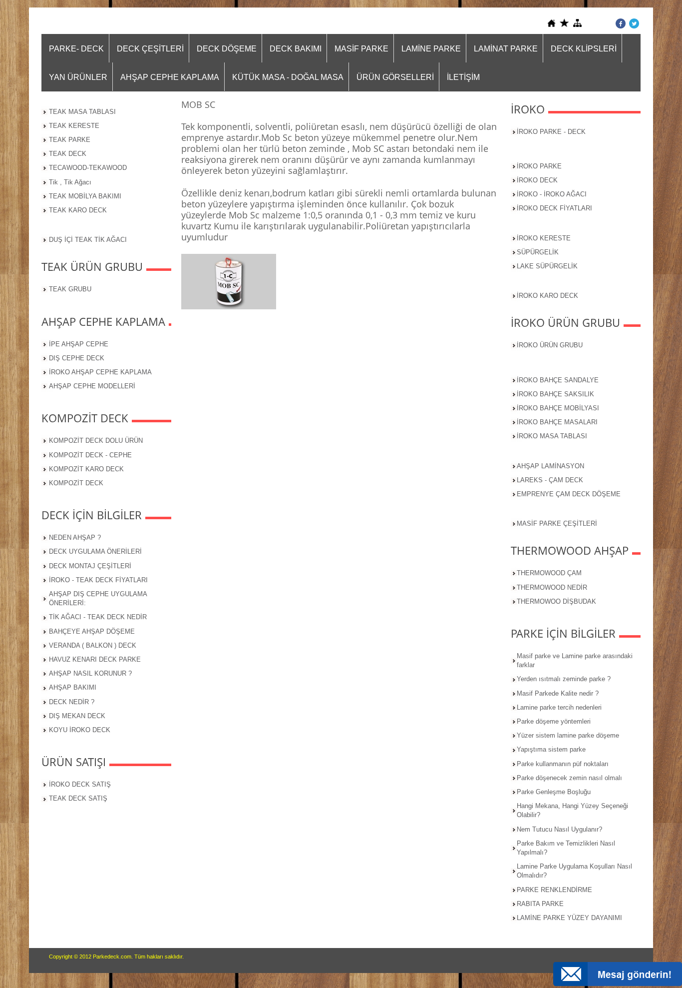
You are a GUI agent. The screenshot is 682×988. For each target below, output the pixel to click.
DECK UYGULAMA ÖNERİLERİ (95, 551)
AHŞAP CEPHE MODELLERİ (92, 386)
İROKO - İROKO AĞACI (552, 194)
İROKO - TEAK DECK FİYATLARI (98, 580)
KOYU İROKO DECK (79, 730)
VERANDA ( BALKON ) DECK (92, 645)
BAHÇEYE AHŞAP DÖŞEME (92, 631)
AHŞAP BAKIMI (72, 687)
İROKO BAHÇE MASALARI (557, 422)
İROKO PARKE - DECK (551, 131)
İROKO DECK (537, 180)
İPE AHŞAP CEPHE (78, 344)
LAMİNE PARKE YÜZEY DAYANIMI (569, 918)
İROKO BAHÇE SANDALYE (558, 380)
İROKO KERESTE (544, 238)
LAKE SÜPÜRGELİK (547, 266)
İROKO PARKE (539, 166)
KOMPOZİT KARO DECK (86, 469)
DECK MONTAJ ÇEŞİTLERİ (90, 566)
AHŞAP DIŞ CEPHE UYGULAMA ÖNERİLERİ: (98, 598)
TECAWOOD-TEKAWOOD (88, 167)
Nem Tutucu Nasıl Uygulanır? (559, 829)
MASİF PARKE (361, 48)
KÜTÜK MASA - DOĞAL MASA (287, 77)
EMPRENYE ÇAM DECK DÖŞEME (569, 494)
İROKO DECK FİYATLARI (554, 208)
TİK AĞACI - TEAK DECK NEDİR (98, 617)
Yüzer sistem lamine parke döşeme (568, 735)
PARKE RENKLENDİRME (554, 890)
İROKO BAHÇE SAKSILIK (555, 394)
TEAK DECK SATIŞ (78, 798)
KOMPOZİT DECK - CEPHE (90, 455)
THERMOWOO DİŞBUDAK (556, 601)
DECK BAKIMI (296, 48)
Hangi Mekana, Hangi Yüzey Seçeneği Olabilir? (572, 810)
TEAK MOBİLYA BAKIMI (85, 196)
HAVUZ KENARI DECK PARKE (95, 659)
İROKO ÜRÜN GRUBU (550, 345)
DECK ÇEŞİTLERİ (150, 48)
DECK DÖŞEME (227, 48)
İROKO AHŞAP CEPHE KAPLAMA (100, 372)
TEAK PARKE (69, 139)
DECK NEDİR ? (71, 702)
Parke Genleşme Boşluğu (554, 792)
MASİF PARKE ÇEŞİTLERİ (557, 523)
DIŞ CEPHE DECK (76, 358)
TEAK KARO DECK (78, 210)
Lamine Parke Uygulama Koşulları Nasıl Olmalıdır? (574, 871)
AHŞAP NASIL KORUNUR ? (90, 673)
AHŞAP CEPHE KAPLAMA (169, 77)
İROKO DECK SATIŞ (80, 784)
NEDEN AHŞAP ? (75, 537)
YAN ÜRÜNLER (78, 77)
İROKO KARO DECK (547, 295)
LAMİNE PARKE (431, 48)
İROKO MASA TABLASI (552, 436)
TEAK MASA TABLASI (82, 111)
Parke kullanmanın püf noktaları (563, 764)
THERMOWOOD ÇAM (549, 573)
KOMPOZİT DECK (76, 483)
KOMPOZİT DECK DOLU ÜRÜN (96, 440)
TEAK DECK (67, 153)
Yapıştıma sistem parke (551, 749)
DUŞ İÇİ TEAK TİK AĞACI (88, 239)
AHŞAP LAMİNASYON (550, 466)
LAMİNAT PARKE (506, 48)
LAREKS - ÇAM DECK (550, 480)
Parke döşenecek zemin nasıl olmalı (569, 778)
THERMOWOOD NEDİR (552, 587)
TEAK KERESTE (74, 125)
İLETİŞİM (463, 77)
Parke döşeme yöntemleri (554, 721)
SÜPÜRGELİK (538, 252)
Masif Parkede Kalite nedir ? (558, 693)
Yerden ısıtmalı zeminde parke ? (564, 679)
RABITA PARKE (540, 904)
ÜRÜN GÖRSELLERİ (395, 77)
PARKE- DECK (76, 48)
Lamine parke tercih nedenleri (559, 707)
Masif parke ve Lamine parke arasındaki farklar (575, 660)
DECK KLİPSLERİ (584, 48)
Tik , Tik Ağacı (70, 182)
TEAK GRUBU (70, 289)
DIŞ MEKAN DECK (77, 716)
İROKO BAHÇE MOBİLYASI (558, 408)
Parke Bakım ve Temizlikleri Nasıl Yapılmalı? (566, 848)
